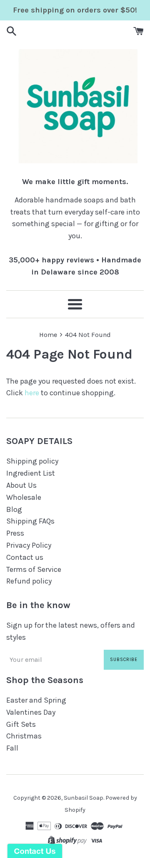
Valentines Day (30, 712)
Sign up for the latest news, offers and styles (70, 631)
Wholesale (23, 497)
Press (15, 533)
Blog (14, 509)
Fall (12, 748)
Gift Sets (21, 724)
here (32, 392)
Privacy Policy (28, 545)
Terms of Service (33, 569)
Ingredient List (30, 473)
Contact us (24, 557)
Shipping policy (32, 461)
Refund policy (29, 581)
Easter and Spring (36, 700)
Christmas (24, 736)
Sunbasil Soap (83, 797)
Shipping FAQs (30, 521)
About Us (21, 485)
